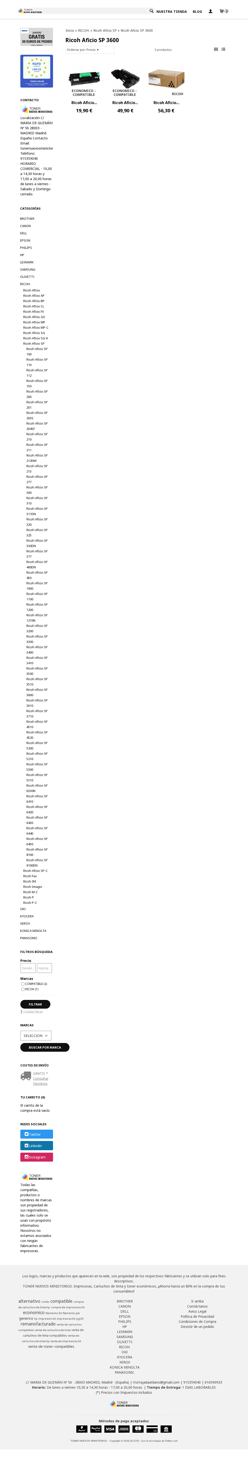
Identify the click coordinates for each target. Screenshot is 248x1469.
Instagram (37, 1157)
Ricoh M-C (30, 892)
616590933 (213, 1382)
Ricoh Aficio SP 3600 (37, 692)
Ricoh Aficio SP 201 (37, 405)
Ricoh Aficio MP (34, 322)
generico (26, 1318)
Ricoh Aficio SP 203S (37, 415)
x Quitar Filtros (33, 1011)
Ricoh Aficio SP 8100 (37, 852)
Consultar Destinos (40, 1081)
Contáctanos (197, 1306)
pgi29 (79, 1318)
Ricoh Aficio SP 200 (37, 394)
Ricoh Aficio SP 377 (37, 554)
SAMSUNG (27, 269)
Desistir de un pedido (197, 1326)
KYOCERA (27, 916)
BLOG (197, 11)
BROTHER (27, 218)
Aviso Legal (197, 1311)
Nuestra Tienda (171, 11)
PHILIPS (26, 247)
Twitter (35, 1134)
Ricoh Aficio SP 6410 (37, 799)
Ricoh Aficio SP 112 (37, 373)
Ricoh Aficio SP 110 (37, 362)
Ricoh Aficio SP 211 (37, 447)
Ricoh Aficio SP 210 (37, 436)
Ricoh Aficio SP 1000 (37, 586)
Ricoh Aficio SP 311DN (37, 511)
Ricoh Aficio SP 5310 (37, 777)
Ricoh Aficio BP (34, 301)
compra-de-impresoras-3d (68, 1307)
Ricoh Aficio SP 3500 (37, 671)
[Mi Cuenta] (210, 11)
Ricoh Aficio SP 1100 (37, 596)
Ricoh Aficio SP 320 (37, 522)
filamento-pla (71, 1313)
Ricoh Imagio (32, 886)
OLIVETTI (27, 276)
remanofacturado (38, 1324)
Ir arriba (197, 1301)
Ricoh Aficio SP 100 (37, 351)
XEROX (25, 923)
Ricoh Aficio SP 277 (37, 479)
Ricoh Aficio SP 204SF (37, 426)
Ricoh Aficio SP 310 (37, 500)
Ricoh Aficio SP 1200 (37, 607)
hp (36, 1318)
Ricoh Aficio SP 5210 (37, 756)
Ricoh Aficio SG (34, 333)
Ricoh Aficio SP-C (35, 870)
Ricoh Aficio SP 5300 (37, 767)
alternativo (29, 1301)
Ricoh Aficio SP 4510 (37, 724)
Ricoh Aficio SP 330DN (37, 543)
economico (34, 1312)
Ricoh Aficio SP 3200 (37, 628)
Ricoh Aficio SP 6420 (37, 809)
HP (22, 255)
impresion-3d (47, 1318)
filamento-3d (54, 1313)
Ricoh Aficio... (84, 102)
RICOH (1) (31, 989)
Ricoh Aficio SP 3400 (37, 650)
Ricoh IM (29, 881)
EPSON (25, 240)
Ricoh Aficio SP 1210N (37, 618)
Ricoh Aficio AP (34, 295)
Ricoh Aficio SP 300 (37, 490)
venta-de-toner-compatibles (51, 1346)
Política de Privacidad (197, 1316)
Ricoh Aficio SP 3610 (37, 703)
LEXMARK (27, 262)
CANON (25, 226)
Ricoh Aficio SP (34, 343)
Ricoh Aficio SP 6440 (37, 831)
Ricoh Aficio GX (34, 317)
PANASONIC (29, 938)
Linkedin (35, 1145)
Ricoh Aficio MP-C (35, 327)
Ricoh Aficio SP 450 (37, 575)
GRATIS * (40, 1073)
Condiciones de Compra (197, 1321)
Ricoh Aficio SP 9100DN (37, 863)
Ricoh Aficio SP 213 (37, 468)
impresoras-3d (66, 1318)
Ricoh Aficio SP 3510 (37, 681)
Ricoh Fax (30, 876)
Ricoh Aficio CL (33, 306)
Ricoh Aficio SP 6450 (37, 841)
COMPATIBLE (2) (36, 984)
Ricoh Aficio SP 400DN (37, 564)
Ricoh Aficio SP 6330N (37, 788)
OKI (23, 909)
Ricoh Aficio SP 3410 (37, 660)
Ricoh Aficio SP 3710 (37, 713)
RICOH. (25, 284)
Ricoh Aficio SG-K (35, 338)
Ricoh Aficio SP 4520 (37, 735)
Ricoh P (28, 897)
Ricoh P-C (30, 902)
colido (45, 1301)
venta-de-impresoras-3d (65, 1341)
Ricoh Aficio (31, 290)
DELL (23, 233)
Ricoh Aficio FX (33, 311)
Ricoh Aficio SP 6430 (37, 820)
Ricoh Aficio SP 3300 (37, 639)
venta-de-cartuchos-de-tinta (52, 1330)
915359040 (192, 1382)
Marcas (26, 978)
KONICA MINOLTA (33, 931)
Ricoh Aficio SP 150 (37, 383)
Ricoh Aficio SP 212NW (37, 458)
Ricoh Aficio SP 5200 (37, 745)
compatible (61, 1301)
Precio (25, 960)
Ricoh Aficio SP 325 (37, 532)
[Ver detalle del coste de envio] (26, 1076)
